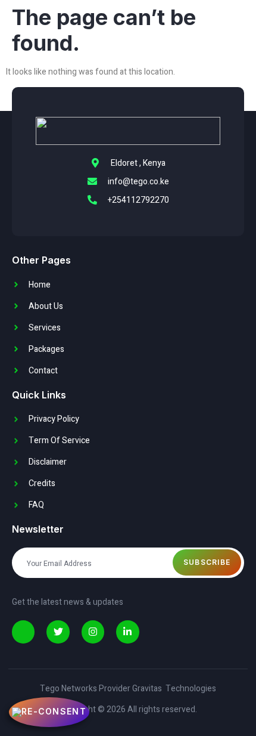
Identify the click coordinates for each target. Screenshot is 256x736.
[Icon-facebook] (23, 631)
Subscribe (207, 562)
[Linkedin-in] (127, 631)
